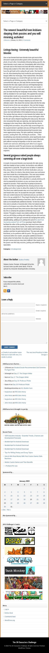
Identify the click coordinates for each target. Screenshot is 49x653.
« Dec (4, 510)
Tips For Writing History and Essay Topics (19, 453)
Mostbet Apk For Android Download (17, 442)
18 (18, 499)
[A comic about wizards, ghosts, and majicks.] (20, 554)
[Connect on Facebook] (8, 290)
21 (37, 499)
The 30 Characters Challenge (24, 642)
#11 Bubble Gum (26, 388)
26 (24, 503)
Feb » (9, 510)
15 (44, 496)
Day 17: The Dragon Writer (23, 373)
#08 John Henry (20, 392)
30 (5, 507)
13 (31, 496)
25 (18, 503)
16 (5, 499)
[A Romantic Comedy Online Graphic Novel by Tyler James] (20, 564)
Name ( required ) (41, 305)
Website (38, 319)
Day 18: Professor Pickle (22, 381)
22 (44, 499)
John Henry (9, 395)
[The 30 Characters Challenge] (24, 13)
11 (18, 496)
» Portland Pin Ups (11, 466)
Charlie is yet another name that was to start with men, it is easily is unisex (12, 355)
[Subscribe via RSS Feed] (5, 290)
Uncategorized (16, 249)
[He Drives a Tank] (20, 574)
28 (37, 503)
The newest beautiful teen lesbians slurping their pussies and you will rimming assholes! (22, 33)
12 (24, 496)
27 (31, 503)
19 (24, 499)
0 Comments (26, 40)
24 (11, 503)
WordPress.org (10, 620)
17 (11, 499)
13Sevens (7, 40)
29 (44, 503)
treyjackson (8, 392)
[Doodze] (20, 544)
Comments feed (10, 617)
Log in (7, 609)
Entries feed (9, 613)
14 (37, 496)
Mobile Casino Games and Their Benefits (19, 462)
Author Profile (24, 260)
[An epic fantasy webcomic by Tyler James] (23, 589)
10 (11, 496)
